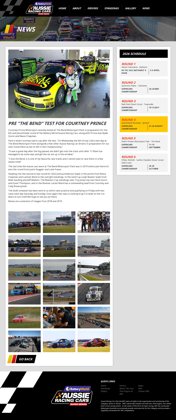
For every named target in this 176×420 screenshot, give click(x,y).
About (76, 8)
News (145, 8)
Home (62, 8)
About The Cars (126, 388)
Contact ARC (143, 391)
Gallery (130, 8)
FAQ (140, 388)
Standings (111, 8)
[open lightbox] (24, 222)
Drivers (92, 8)
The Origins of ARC (126, 392)
